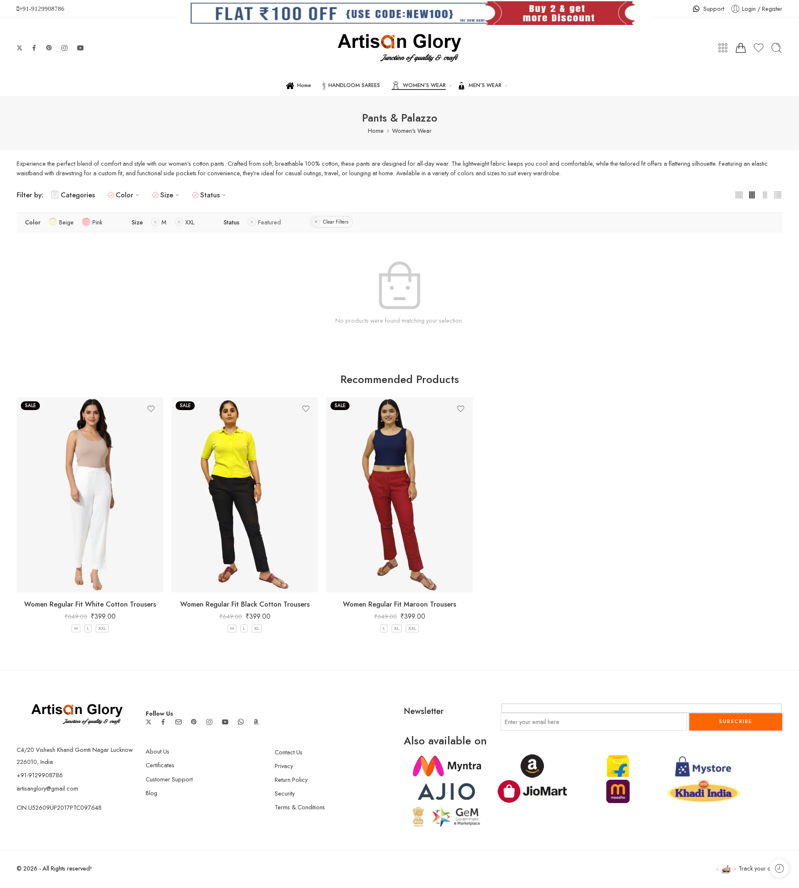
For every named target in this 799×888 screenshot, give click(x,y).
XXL (102, 628)
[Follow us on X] (19, 48)
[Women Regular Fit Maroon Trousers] (399, 494)
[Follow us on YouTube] (80, 48)
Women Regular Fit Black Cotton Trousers (245, 604)
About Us (157, 751)
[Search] (776, 48)
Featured (269, 222)
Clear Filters (335, 222)
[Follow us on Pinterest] (49, 48)
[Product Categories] (723, 48)
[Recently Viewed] (779, 868)
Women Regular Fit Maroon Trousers (399, 604)
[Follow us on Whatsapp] (240, 721)
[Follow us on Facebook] (34, 48)
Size (166, 195)
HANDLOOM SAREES (354, 85)
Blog (151, 793)
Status (210, 195)
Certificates (160, 765)
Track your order (760, 868)
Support (713, 8)
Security (285, 793)
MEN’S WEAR (485, 85)
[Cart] (741, 48)
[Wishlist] (151, 408)
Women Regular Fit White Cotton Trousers (90, 604)
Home (304, 85)
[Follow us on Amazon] (256, 722)
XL (256, 628)
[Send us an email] (178, 722)
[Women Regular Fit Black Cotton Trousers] (244, 494)
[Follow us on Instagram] (64, 48)
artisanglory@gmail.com (47, 788)
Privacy (284, 765)
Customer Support (169, 779)
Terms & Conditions (300, 807)
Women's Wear (412, 130)
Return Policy (291, 779)
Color (124, 195)
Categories (78, 195)
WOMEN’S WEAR (424, 85)
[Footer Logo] (77, 713)
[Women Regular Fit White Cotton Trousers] (90, 494)
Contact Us (289, 752)
